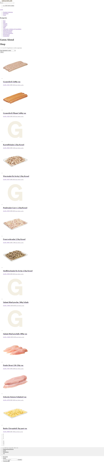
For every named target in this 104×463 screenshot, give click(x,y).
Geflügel (5, 25)
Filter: (2, 52)
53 (3, 444)
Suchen (19, 459)
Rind (4, 20)
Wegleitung (6, 452)
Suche (4, 458)
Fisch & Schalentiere (8, 33)
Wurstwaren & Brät (7, 30)
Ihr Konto (5, 456)
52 (3, 442)
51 (3, 441)
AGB (4, 450)
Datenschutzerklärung (8, 449)
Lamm (4, 26)
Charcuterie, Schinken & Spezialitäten (12, 29)
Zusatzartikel (6, 36)
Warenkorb (5, 13)
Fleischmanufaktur (7, 31)
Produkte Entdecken (8, 12)
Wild (4, 27)
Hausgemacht (6, 34)
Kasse (4, 15)
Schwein (5, 23)
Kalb (4, 22)
